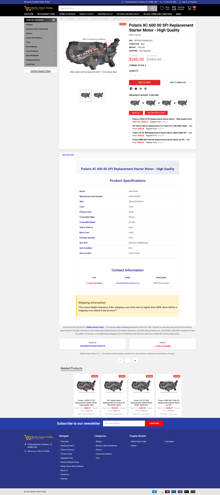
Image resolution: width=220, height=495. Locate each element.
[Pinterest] (145, 89)
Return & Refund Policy (128, 14)
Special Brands (32, 55)
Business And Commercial (37, 29)
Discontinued (31, 47)
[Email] (136, 89)
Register (194, 2)
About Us (64, 470)
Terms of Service (67, 14)
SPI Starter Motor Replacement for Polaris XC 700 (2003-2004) (114, 402)
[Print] (141, 89)
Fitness (29, 33)
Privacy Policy (87, 14)
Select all (136, 113)
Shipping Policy (105, 14)
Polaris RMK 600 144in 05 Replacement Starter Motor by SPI (169, 402)
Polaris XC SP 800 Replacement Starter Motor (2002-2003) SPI (141, 402)
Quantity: (134, 71)
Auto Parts (30, 64)
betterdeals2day (40, 71)
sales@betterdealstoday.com (127, 283)
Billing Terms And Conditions (158, 14)
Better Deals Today (138, 441)
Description (68, 155)
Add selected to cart (156, 113)
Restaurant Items (46, 14)
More (178, 14)
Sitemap (64, 479)
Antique (29, 25)
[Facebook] (131, 89)
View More (169, 441)
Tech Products (32, 51)
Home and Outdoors (34, 38)
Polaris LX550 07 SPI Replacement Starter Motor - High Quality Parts (86, 402)
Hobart (133, 446)
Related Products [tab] (71, 368)
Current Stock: (137, 65)
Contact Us (65, 474)
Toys (28, 42)
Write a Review (135, 35)
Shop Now (28, 14)
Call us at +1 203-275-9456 (39, 451)
